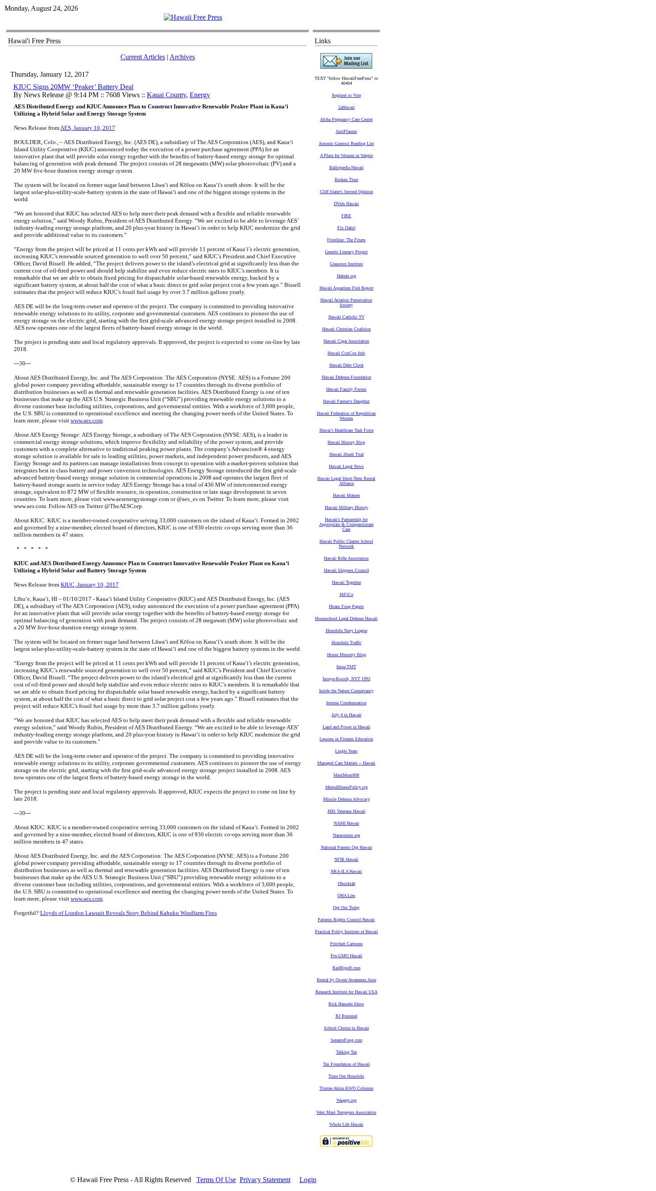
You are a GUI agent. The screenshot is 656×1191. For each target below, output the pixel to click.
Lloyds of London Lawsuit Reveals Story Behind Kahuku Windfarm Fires (128, 913)
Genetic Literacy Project (346, 251)
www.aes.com (87, 898)
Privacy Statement (265, 1179)
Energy (200, 95)
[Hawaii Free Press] (193, 17)
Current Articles (142, 57)
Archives (182, 57)
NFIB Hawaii (346, 859)
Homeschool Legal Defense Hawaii (346, 618)
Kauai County (166, 95)
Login (307, 1179)
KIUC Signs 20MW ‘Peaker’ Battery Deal (73, 87)
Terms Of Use (216, 1179)
